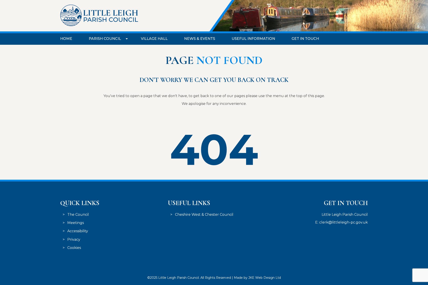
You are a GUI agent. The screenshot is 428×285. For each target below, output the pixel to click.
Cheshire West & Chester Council (204, 214)
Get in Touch (305, 39)
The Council (78, 214)
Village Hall (154, 39)
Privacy (73, 239)
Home (66, 39)
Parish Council (105, 39)
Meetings (75, 223)
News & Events (199, 39)
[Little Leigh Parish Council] (99, 25)
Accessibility (77, 231)
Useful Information (253, 39)
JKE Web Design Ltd (264, 278)
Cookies (74, 248)
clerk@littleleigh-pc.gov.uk (343, 222)
